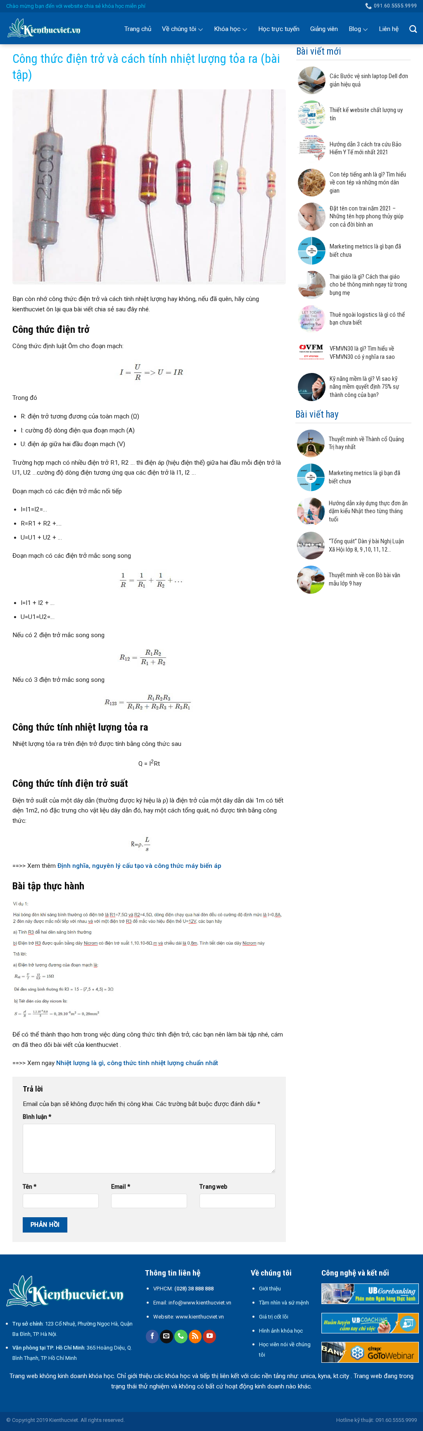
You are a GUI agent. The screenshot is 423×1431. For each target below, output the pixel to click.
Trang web (213, 1186)
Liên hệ (389, 29)
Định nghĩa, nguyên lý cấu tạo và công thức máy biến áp (139, 866)
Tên (29, 1186)
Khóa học (227, 29)
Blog (355, 29)
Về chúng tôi (179, 29)
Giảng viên (324, 29)
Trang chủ (137, 29)
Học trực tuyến (278, 29)
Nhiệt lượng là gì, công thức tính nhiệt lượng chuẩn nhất (137, 1063)
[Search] (413, 29)
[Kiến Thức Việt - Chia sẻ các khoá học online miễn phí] (47, 28)
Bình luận (37, 1116)
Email (120, 1186)
